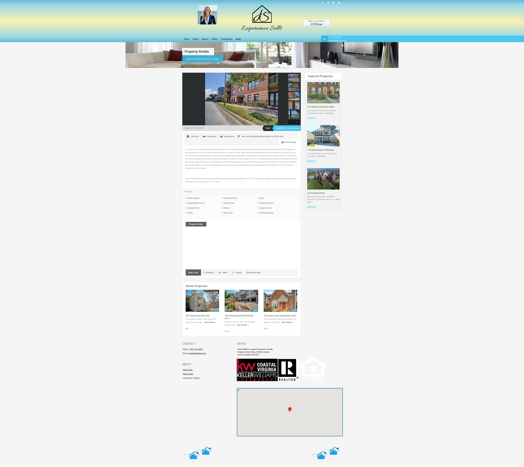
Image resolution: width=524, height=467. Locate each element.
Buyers (205, 39)
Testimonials (227, 39)
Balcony (226, 208)
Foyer (261, 198)
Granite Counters (266, 203)
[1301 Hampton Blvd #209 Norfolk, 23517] (241, 301)
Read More (329, 113)
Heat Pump (228, 213)
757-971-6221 (335, 37)
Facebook (210, 272)
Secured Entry (193, 208)
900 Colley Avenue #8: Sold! (197, 316)
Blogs (238, 39)
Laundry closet (265, 208)
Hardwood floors (230, 198)
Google (239, 272)
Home (186, 39)
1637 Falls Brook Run (316, 193)
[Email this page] (253, 272)
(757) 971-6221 (196, 349)
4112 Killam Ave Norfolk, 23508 (320, 107)
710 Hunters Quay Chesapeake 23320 (280, 316)
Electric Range (193, 198)
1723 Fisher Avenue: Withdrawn (320, 150)
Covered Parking (266, 213)
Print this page (290, 142)
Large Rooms (229, 203)
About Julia (187, 370)
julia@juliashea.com (337, 41)
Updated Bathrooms (196, 203)
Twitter (224, 272)
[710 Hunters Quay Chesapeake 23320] (280, 301)
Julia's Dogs (188, 374)
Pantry (190, 213)
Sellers (215, 39)
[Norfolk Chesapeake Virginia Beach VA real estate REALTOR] (262, 18)
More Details (210, 322)
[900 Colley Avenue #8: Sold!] (202, 301)
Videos (195, 39)
